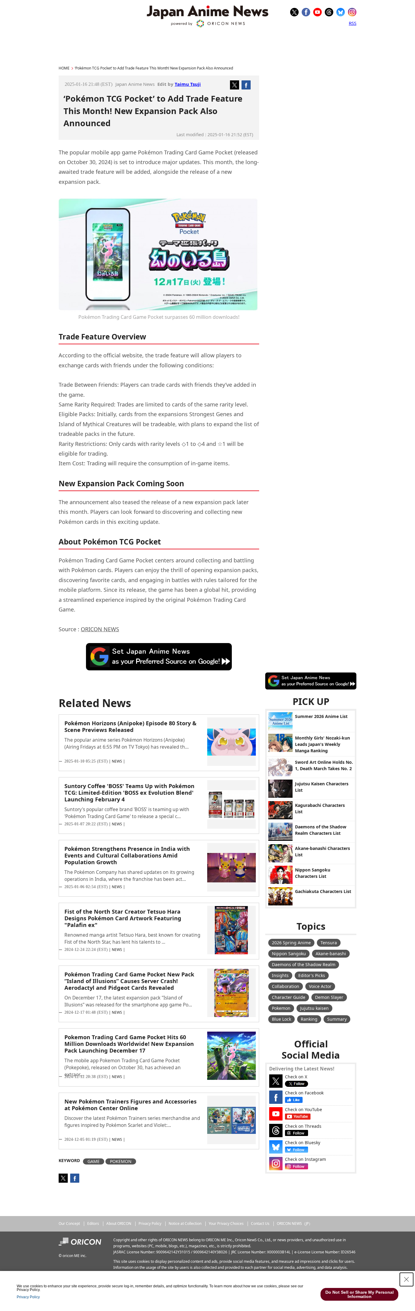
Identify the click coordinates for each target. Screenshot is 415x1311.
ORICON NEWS (100, 629)
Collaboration (285, 986)
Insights (280, 975)
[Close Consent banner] (406, 1279)
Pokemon (281, 1008)
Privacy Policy (150, 1223)
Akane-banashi (331, 953)
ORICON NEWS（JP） (294, 1223)
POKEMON (121, 1161)
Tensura (329, 942)
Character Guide (288, 997)
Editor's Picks (311, 975)
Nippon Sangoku (289, 953)
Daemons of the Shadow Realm (303, 964)
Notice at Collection (185, 1223)
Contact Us (260, 1223)
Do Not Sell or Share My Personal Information (359, 1294)
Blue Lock (281, 1019)
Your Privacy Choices (226, 1223)
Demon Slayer (329, 997)
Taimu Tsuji (188, 84)
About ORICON (118, 1223)
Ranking (309, 1019)
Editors (93, 1223)
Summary (337, 1019)
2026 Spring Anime (291, 942)
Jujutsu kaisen (314, 1008)
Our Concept (69, 1223)
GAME (93, 1161)
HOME (64, 68)
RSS (352, 23)
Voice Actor (320, 986)
